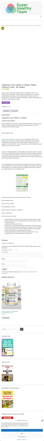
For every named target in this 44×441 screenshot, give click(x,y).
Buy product (6, 102)
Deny (22, 433)
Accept (22, 430)
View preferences (22, 436)
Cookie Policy (19, 439)
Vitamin (7, 25)
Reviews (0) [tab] (14, 110)
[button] (42, 420)
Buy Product (6, 317)
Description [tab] (6, 110)
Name (3, 259)
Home (3, 25)
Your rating (5, 250)
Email (3, 264)
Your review (5, 252)
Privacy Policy (24, 439)
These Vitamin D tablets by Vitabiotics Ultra (12, 139)
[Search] (21, 329)
